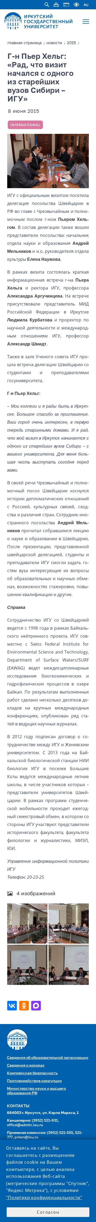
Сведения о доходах (26, 1065)
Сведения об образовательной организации (47, 1058)
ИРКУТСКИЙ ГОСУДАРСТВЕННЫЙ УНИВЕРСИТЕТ (48, 21)
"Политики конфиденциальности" (44, 1197)
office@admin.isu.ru (25, 1125)
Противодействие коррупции (34, 1081)
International (25, 124)
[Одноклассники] (24, 1005)
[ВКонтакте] (12, 1005)
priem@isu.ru (26, 1137)
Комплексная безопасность (32, 1073)
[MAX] (36, 1005)
